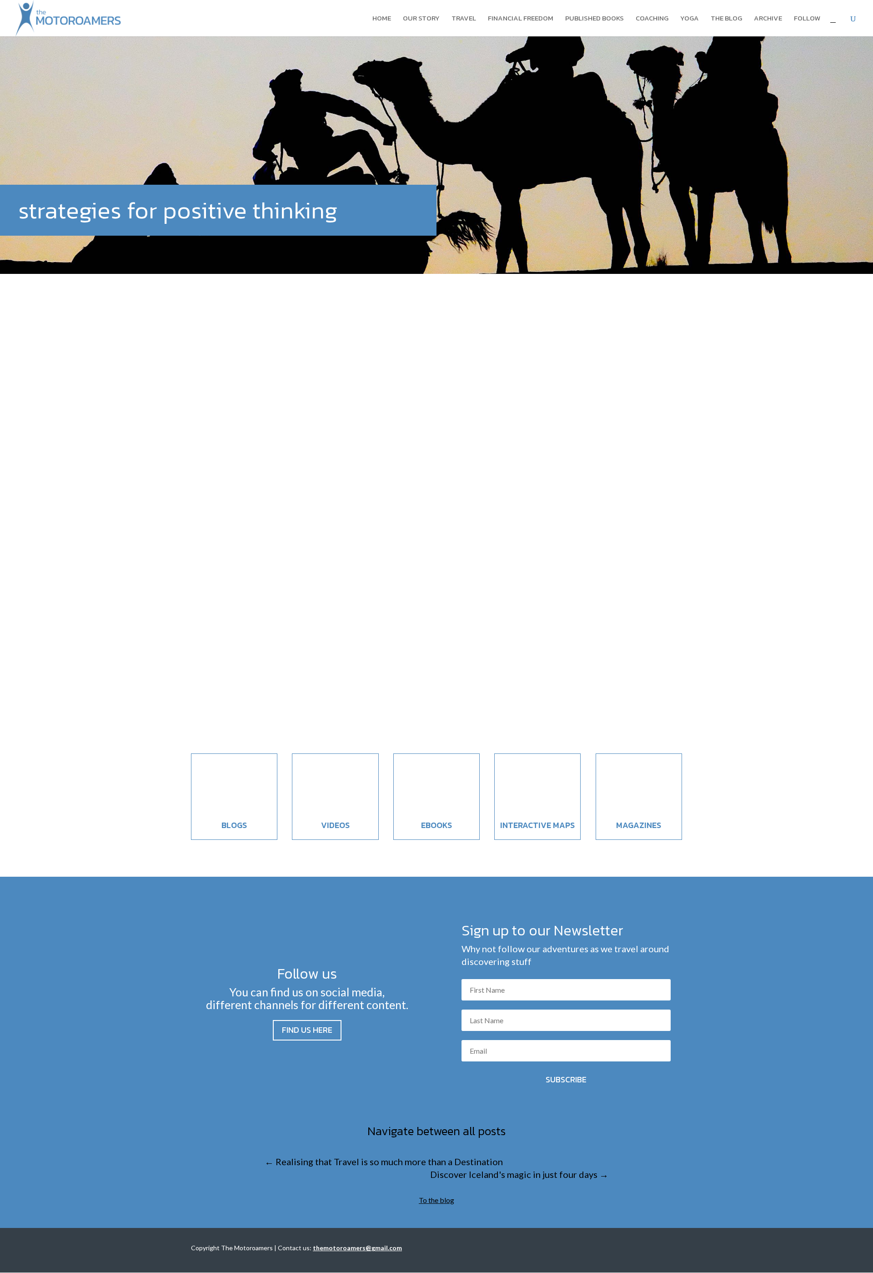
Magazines (638, 825)
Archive (768, 19)
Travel (464, 19)
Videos (335, 825)
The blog (726, 19)
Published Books (594, 19)
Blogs (234, 825)
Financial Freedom (520, 19)
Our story (421, 19)
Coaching (652, 19)
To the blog (436, 1200)
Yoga (689, 19)
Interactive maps (537, 825)
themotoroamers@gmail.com (357, 1248)
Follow (807, 19)
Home (381, 19)
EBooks (436, 825)
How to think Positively (259, 666)
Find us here (307, 1030)
